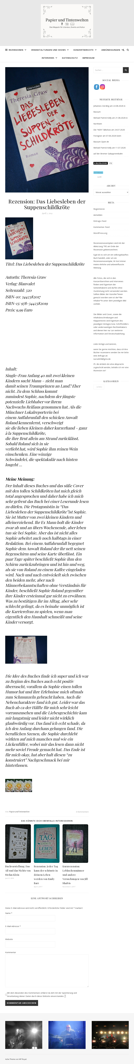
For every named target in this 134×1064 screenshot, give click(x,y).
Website (9, 939)
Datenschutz (70, 58)
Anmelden (97, 215)
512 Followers (98, 172)
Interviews (48, 58)
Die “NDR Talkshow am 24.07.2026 (109, 129)
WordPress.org (100, 233)
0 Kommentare (82, 811)
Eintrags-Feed (99, 221)
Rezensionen (16, 50)
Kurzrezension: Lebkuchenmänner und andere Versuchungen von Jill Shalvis (75, 875)
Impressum (88, 58)
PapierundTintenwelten (19, 811)
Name (8, 913)
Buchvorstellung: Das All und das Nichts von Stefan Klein (18, 870)
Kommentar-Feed (101, 227)
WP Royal (22, 1059)
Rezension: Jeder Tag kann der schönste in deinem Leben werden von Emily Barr (46, 875)
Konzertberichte (84, 50)
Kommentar (10, 952)
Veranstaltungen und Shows (48, 50)
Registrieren (99, 209)
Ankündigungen (110, 50)
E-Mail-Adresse (13, 926)
